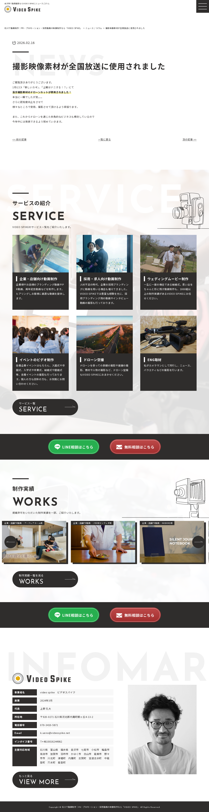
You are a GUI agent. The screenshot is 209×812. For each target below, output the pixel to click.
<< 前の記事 (19, 139)
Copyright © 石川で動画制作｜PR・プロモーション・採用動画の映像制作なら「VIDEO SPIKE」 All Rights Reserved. (104, 807)
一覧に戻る (104, 139)
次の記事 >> (190, 139)
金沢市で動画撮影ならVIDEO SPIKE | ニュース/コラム (27, 3)
